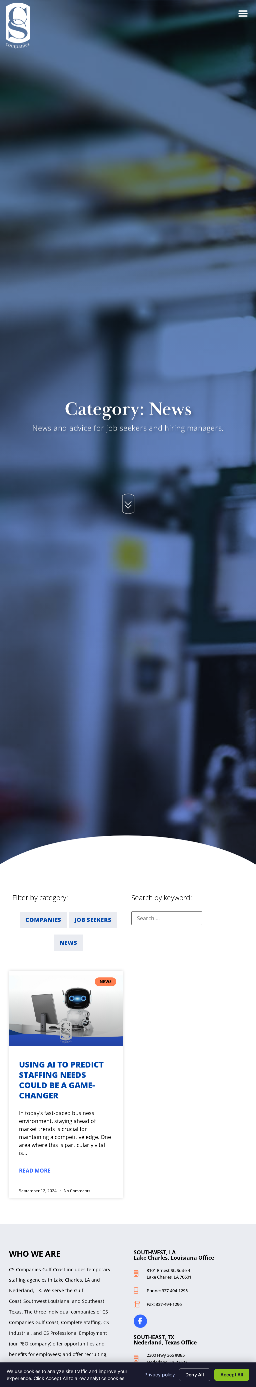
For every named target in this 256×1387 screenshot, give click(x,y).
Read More (35, 1170)
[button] (242, 13)
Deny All (194, 1374)
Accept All (231, 1374)
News (68, 942)
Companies (43, 920)
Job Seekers (93, 920)
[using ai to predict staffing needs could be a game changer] (66, 1008)
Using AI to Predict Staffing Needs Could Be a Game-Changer (61, 1080)
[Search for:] (166, 918)
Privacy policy (159, 1374)
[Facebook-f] (140, 1321)
